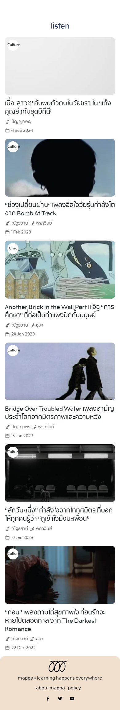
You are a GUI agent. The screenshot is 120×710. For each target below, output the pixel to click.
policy (74, 688)
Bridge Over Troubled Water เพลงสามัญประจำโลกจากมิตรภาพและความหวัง (59, 413)
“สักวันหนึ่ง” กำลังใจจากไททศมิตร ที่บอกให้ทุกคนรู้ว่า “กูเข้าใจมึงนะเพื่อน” (59, 514)
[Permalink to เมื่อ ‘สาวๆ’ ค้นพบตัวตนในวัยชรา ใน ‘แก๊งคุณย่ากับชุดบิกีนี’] (60, 65)
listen (60, 26)
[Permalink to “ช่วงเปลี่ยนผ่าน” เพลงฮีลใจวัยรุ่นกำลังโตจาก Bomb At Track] (60, 167)
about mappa (50, 688)
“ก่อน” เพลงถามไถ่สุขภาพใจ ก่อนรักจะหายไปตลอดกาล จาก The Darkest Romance (55, 620)
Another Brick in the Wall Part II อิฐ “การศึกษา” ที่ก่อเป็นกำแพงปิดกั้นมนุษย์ (59, 311)
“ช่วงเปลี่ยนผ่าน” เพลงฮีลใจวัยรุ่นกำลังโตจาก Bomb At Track (60, 209)
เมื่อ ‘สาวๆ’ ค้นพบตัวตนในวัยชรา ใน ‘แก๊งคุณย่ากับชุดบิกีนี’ (58, 107)
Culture (12, 45)
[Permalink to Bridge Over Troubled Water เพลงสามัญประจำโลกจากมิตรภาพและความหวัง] (60, 370)
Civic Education (12, 249)
